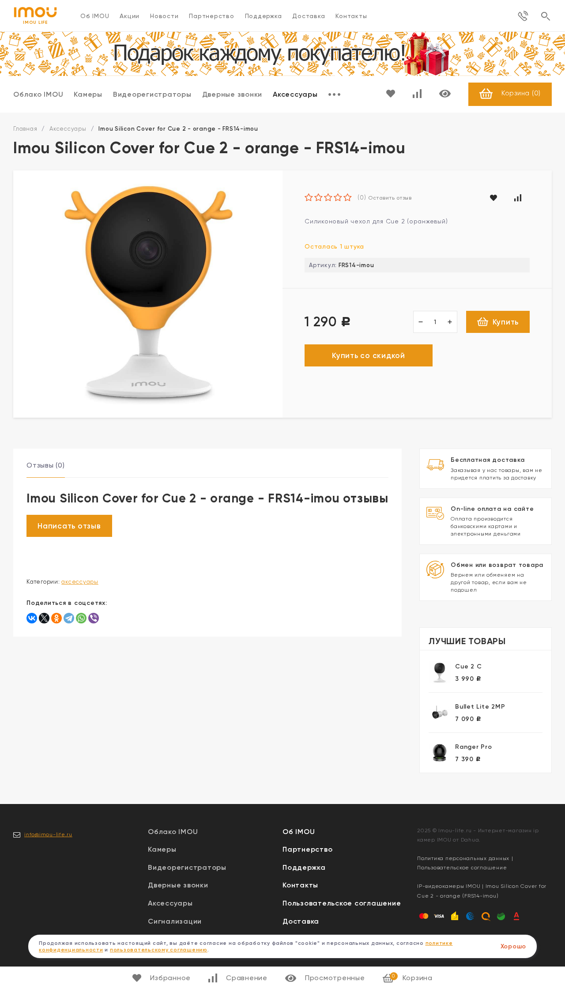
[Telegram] (69, 618)
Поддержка (263, 15)
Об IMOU (94, 15)
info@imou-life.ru (48, 834)
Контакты (351, 15)
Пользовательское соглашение (341, 903)
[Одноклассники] (56, 618)
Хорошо (514, 946)
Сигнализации (175, 921)
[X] (44, 618)
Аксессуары (295, 94)
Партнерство (211, 15)
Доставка (308, 15)
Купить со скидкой (368, 355)
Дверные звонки (232, 94)
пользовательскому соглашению (158, 950)
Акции (129, 15)
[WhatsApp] (81, 618)
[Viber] (93, 618)
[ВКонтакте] (31, 618)
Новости (164, 15)
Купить (506, 321)
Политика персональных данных (463, 858)
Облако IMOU (38, 94)
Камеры (88, 94)
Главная (25, 129)
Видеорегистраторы (152, 94)
